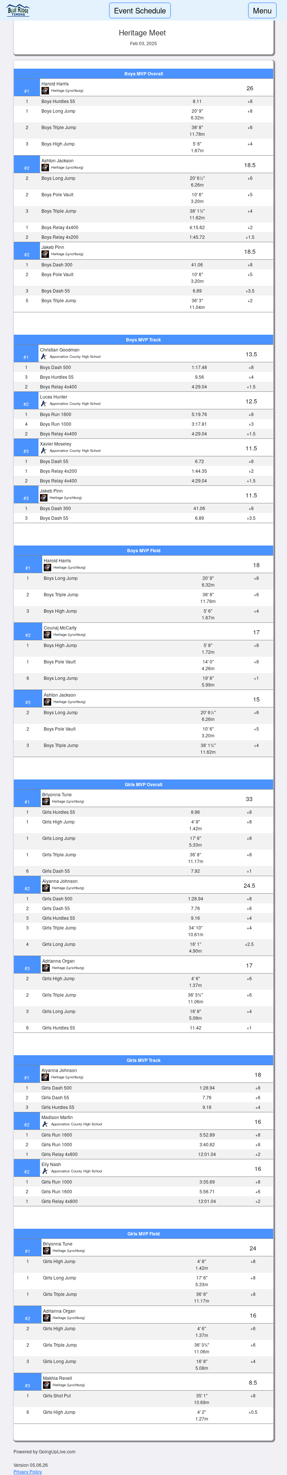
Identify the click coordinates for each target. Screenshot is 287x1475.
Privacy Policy (27, 1471)
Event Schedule (140, 10)
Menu (262, 10)
